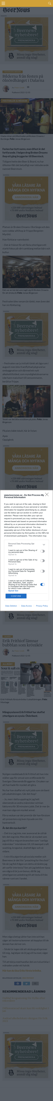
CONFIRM (16, 596)
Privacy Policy (42, 606)
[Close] (47, 495)
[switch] (42, 551)
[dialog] (26, 550)
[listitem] (26, 545)
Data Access (26, 606)
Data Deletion (11, 606)
